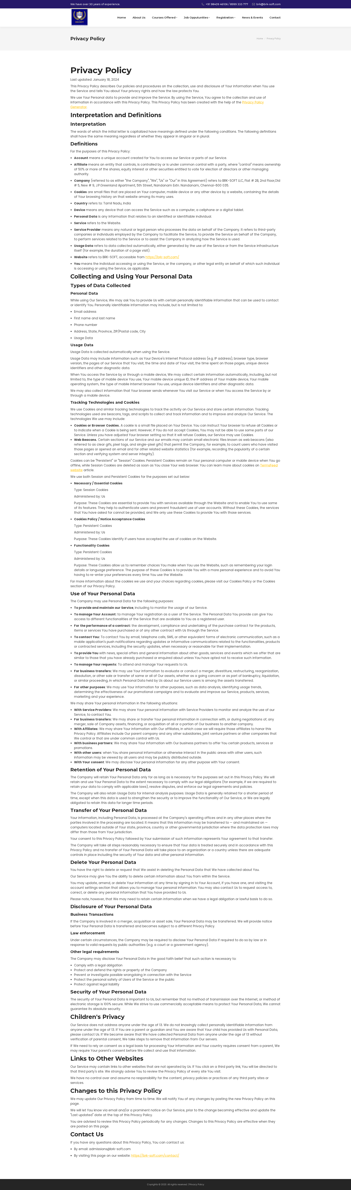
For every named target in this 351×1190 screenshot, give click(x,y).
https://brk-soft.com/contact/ (155, 1155)
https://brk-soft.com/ (162, 257)
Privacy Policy (196, 1184)
